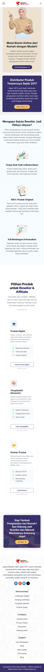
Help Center (22, 650)
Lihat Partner (22, 490)
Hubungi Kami (22, 630)
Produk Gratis (22, 607)
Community (22, 653)
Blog (22, 657)
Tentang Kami (22, 619)
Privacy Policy (22, 623)
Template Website (22, 603)
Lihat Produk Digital (22, 365)
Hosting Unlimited (22, 600)
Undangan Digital (22, 596)
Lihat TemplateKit (22, 426)
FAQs (22, 646)
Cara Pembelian (22, 642)
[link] (16, 583)
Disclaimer (22, 627)
